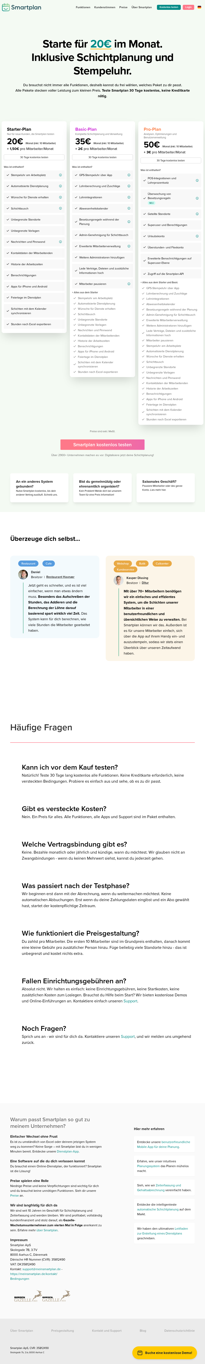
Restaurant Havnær (60, 577)
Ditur (145, 582)
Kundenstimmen (104, 7)
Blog (143, 1330)
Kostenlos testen (169, 7)
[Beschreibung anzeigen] (60, 175)
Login (188, 7)
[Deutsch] (199, 7)
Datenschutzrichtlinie (179, 1330)
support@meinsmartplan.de (41, 1269)
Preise (123, 7)
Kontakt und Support (107, 1330)
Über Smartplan (21, 1330)
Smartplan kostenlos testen (102, 444)
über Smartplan (47, 1230)
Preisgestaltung (62, 1330)
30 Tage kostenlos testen (34, 157)
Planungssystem (148, 1166)
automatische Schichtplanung (158, 1209)
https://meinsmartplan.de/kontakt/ (33, 1274)
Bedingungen (19, 1278)
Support (130, 1001)
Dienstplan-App (68, 1151)
